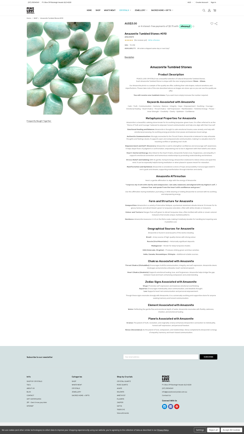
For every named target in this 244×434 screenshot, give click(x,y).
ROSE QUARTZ (122, 385)
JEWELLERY (140, 10)
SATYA (119, 406)
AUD (189, 2)
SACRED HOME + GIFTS (161, 10)
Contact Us (166, 395)
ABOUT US (31, 388)
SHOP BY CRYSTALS (34, 381)
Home (89, 10)
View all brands (123, 413)
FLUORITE (120, 399)
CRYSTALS (124, 10)
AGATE (119, 388)
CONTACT (30, 395)
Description (129, 57)
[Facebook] (170, 406)
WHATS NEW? (110, 10)
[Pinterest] (176, 406)
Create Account (202, 2)
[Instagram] (164, 406)
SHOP (98, 10)
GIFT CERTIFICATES (34, 399)
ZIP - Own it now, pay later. (37, 402)
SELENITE (120, 392)
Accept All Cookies (231, 430)
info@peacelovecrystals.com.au (174, 392)
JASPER (120, 402)
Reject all (213, 430)
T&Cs (29, 385)
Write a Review (154, 40)
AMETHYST (121, 395)
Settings (200, 430)
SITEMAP (30, 406)
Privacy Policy (162, 430)
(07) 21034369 (33, 2)
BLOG (29, 392)
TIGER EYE (121, 409)
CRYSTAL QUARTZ (124, 381)
